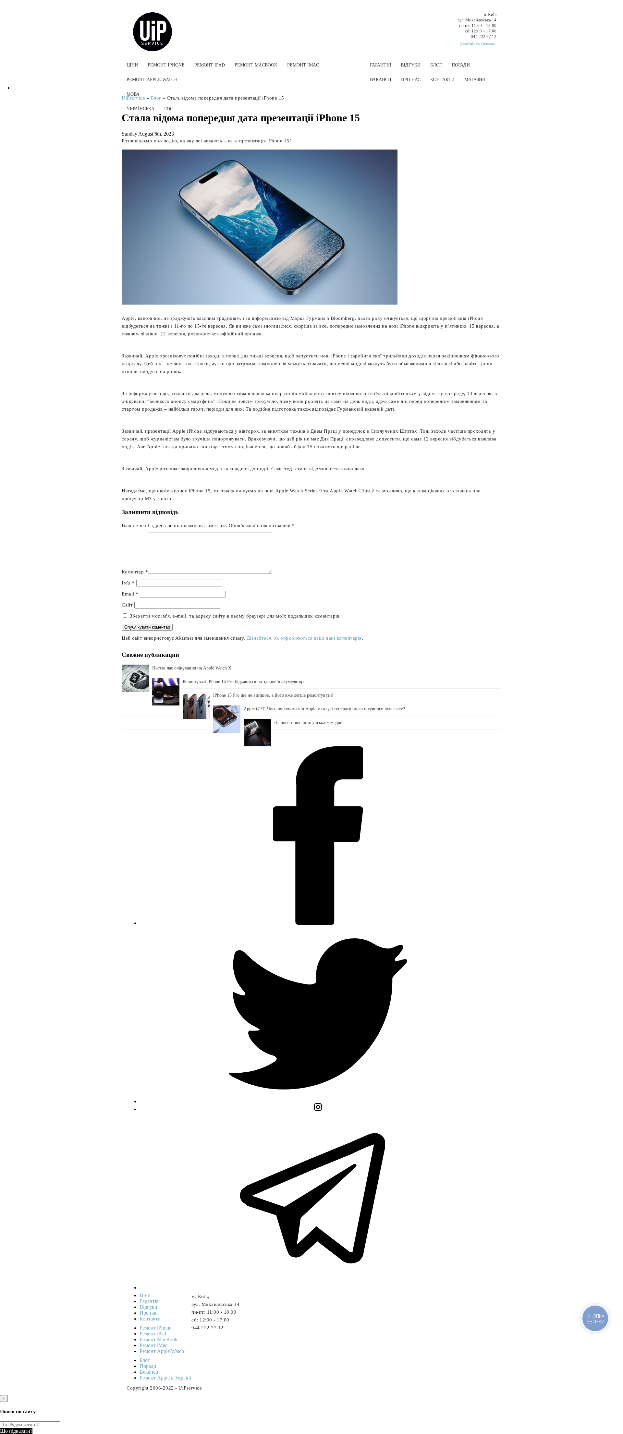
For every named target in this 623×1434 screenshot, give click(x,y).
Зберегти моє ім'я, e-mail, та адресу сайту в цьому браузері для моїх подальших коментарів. (235, 616)
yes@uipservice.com (478, 43)
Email (130, 593)
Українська (140, 108)
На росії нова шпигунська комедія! (308, 722)
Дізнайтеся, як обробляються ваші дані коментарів (304, 638)
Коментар (135, 571)
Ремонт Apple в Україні (165, 1377)
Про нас (411, 79)
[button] (311, 124)
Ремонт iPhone (166, 65)
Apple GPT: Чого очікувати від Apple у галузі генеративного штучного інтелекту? (324, 708)
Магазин (474, 79)
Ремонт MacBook (256, 65)
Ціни (132, 65)
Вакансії (380, 79)
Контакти (442, 79)
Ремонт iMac (303, 65)
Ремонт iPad (209, 65)
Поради (461, 65)
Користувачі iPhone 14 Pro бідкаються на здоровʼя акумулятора (244, 681)
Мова (133, 94)
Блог (436, 65)
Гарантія (380, 65)
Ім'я (128, 582)
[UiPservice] (157, 25)
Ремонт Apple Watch (152, 79)
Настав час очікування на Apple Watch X (191, 668)
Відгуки (411, 65)
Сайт (127, 605)
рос (168, 108)
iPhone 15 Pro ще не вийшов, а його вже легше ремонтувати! (273, 695)
